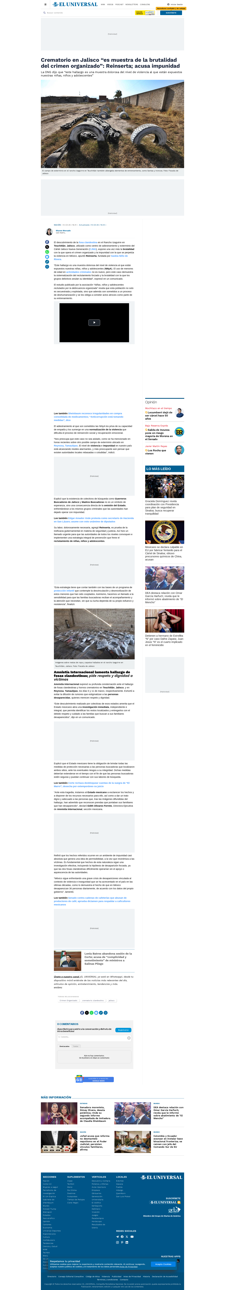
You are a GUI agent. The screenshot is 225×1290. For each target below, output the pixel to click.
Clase (70, 1181)
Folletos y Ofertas (100, 1184)
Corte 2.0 (47, 1184)
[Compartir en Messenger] (47, 257)
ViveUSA (96, 1212)
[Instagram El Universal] (117, 1242)
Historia (146, 1276)
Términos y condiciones (107, 1280)
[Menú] (45, 4)
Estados (47, 1215)
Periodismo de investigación (49, 1191)
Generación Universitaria (97, 1198)
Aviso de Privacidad (132, 1276)
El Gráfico (96, 1203)
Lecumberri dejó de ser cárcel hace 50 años (158, 415)
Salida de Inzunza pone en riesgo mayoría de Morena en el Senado (159, 434)
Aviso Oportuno (99, 1187)
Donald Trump (49, 1209)
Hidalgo (119, 1190)
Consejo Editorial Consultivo (71, 1276)
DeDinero (96, 1209)
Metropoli (47, 1212)
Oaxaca (119, 1184)
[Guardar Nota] (47, 267)
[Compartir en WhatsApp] (47, 252)
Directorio (51, 1276)
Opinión (151, 402)
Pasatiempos (98, 1218)
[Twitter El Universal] (127, 1237)
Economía (47, 1228)
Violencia (106, 1276)
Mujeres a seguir (50, 1187)
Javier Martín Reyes (156, 446)
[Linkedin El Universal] (127, 1242)
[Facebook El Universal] (122, 1237)
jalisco (112, 1000)
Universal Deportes (52, 1231)
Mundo (46, 1206)
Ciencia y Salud (50, 1246)
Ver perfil (60, 233)
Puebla (119, 1187)
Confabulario (49, 1240)
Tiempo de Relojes (76, 1199)
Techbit (46, 1253)
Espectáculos (49, 1234)
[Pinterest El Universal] (122, 1242)
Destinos (71, 1193)
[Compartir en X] (47, 247)
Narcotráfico (49, 1218)
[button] (171, 13)
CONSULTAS (145, 4)
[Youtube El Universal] (132, 1237)
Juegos (95, 1215)
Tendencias (48, 1243)
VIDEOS (110, 4)
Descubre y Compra (101, 1181)
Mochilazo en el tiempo (158, 408)
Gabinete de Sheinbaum (48, 1201)
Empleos (96, 1190)
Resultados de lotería (98, 1226)
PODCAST (119, 4)
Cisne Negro (72, 1203)
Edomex (120, 1181)
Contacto (124, 1280)
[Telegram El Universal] (117, 1237)
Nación (57, 225)
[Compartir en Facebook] (47, 242)
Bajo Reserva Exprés (156, 425)
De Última (72, 1190)
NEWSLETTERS (131, 4)
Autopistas (72, 1196)
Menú (45, 1256)
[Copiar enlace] (47, 262)
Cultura (46, 1237)
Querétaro (120, 1193)
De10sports (97, 1206)
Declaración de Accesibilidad (165, 1276)
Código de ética (93, 1276)
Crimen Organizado (68, 1000)
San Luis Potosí (123, 1196)
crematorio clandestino (93, 1000)
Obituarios (96, 1193)
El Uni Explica (49, 1196)
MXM (103, 4)
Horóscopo (97, 1221)
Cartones (47, 1224)
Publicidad (116, 1276)
